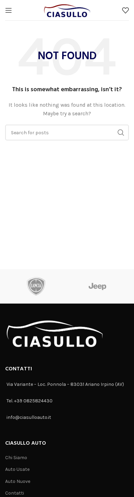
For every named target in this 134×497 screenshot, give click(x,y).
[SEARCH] (121, 132)
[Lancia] (36, 286)
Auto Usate (17, 469)
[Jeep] (98, 286)
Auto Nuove (17, 481)
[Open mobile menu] (8, 10)
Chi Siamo (16, 458)
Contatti (14, 493)
